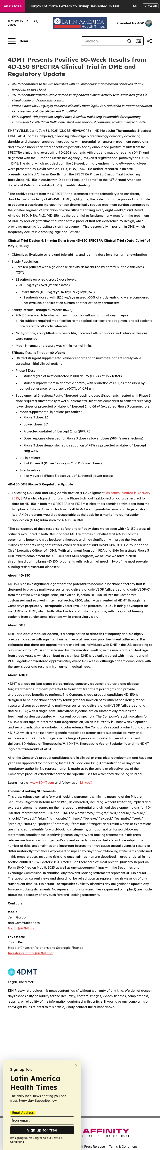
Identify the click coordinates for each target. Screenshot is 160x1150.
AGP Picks (12, 6)
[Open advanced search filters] (138, 41)
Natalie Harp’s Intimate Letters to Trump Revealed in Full (67, 6)
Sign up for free (42, 1130)
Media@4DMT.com (22, 928)
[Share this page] (149, 41)
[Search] (129, 41)
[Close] (76, 1065)
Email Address (23, 1113)
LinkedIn (86, 783)
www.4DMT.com (42, 783)
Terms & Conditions (123, 1146)
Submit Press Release (89, 1146)
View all (150, 6)
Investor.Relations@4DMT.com (30, 953)
